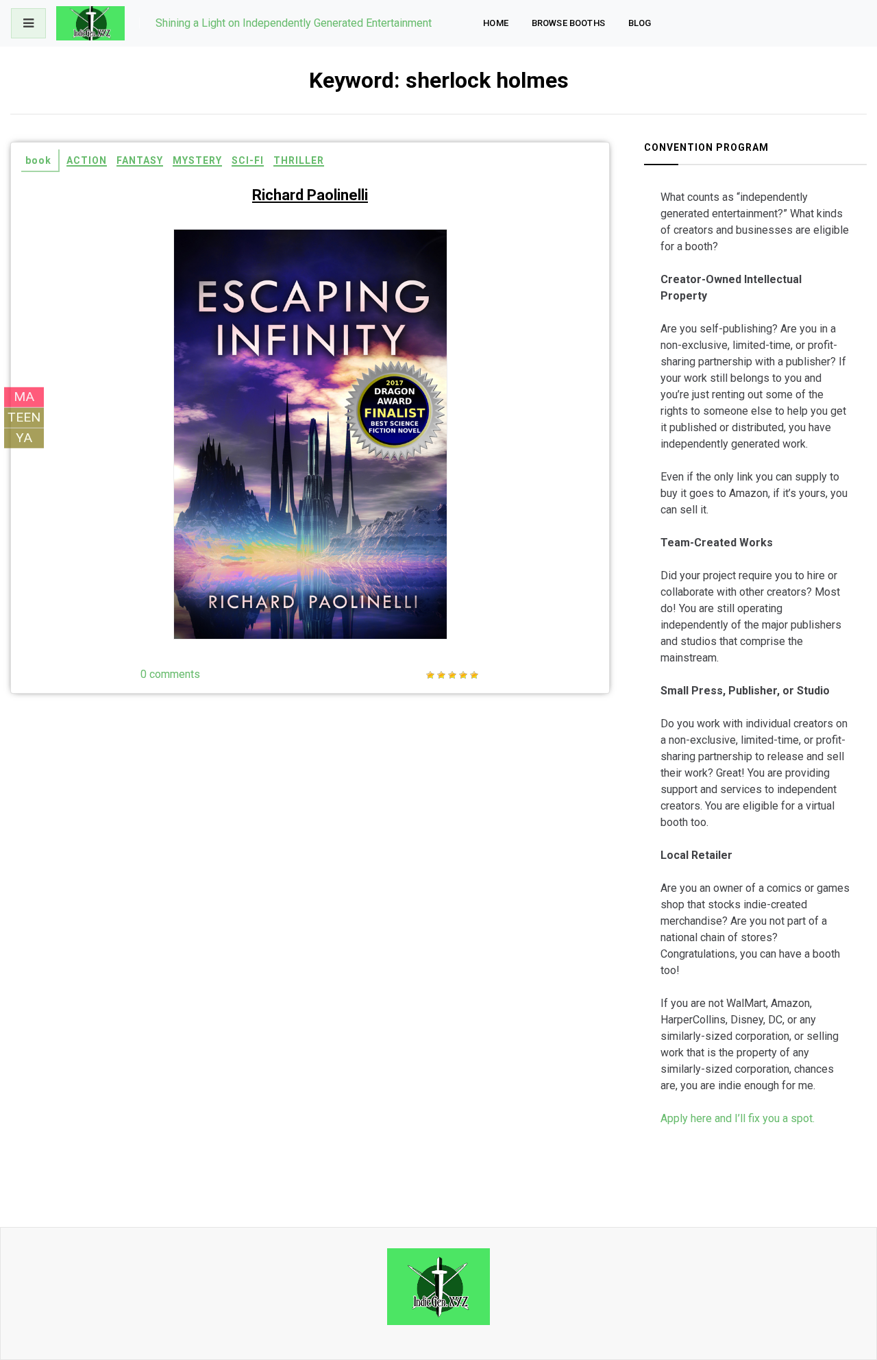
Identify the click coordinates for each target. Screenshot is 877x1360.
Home (495, 23)
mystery (197, 160)
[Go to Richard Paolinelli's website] (407, 260)
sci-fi (248, 160)
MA (24, 396)
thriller (298, 160)
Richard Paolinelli (310, 195)
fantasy (139, 160)
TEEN (24, 417)
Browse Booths (568, 23)
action (86, 160)
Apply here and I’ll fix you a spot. (737, 1118)
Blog (640, 23)
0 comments (170, 674)
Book (38, 160)
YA (24, 438)
